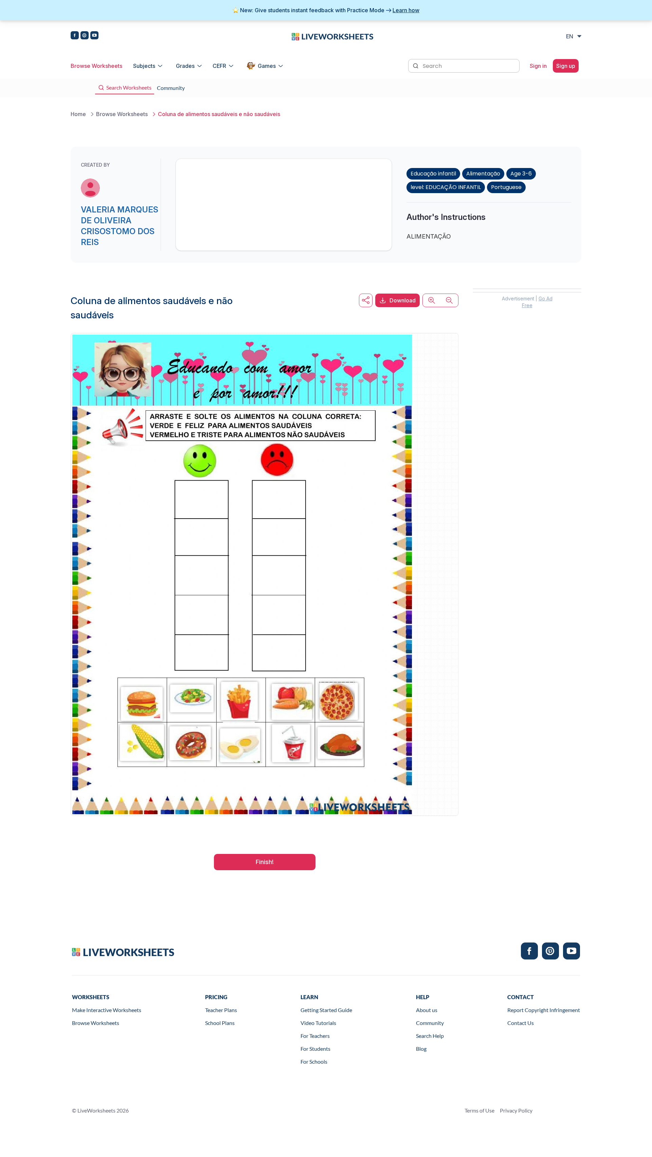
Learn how (406, 10)
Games (267, 65)
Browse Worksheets (96, 65)
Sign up (565, 65)
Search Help (430, 1035)
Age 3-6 (521, 174)
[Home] (332, 36)
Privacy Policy (516, 1110)
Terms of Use (479, 1110)
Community (430, 1023)
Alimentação (483, 174)
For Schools (314, 1061)
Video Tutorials (318, 1023)
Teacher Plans (221, 1010)
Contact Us (520, 1023)
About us (426, 1010)
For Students (315, 1048)
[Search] (416, 65)
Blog (421, 1048)
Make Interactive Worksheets (106, 1010)
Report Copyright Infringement (543, 1010)
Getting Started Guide (326, 1010)
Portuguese (506, 187)
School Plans (220, 1023)
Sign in (538, 65)
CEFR (219, 65)
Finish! (265, 861)
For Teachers (315, 1035)
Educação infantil (433, 174)
